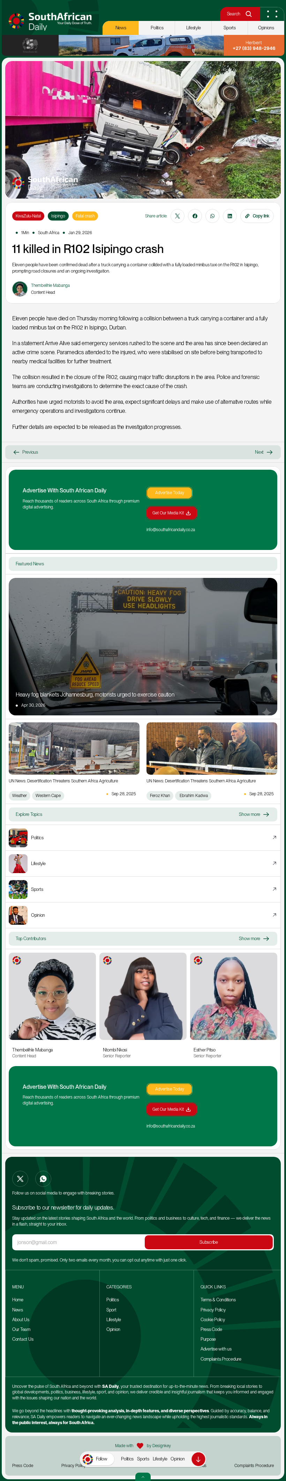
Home (17, 1299)
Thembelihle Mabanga (32, 1049)
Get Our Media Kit (168, 513)
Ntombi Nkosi (115, 1049)
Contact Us (22, 1339)
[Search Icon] (248, 14)
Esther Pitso (205, 1049)
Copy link (261, 216)
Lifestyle (160, 1458)
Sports (143, 1458)
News (17, 1309)
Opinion (178, 1458)
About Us (20, 1319)
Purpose (208, 1339)
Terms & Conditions (218, 1299)
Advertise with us (216, 1349)
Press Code (211, 1329)
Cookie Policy (213, 1319)
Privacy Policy (213, 1309)
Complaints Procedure (221, 1359)
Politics (127, 1458)
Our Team (21, 1329)
